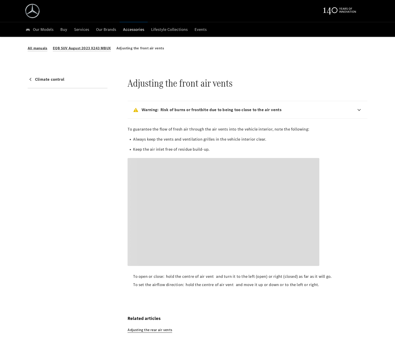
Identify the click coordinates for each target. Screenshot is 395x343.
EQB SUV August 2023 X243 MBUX (82, 48)
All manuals (37, 48)
